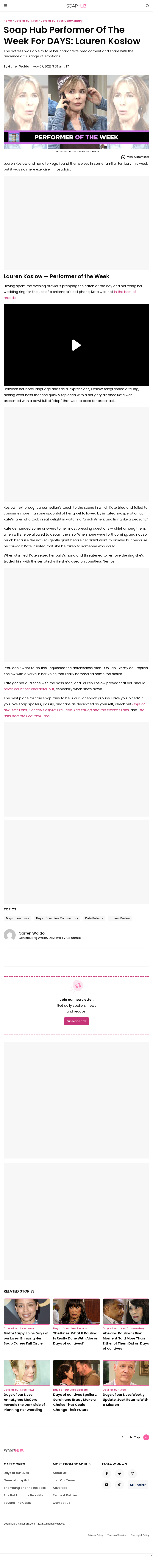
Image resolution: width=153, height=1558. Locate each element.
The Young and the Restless (25, 1488)
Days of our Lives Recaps (70, 1328)
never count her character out (29, 689)
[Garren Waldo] (11, 935)
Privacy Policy (95, 1535)
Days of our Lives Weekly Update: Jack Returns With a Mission (125, 1399)
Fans (101, 710)
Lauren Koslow (120, 918)
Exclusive (50, 710)
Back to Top (131, 1437)
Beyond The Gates (18, 1503)
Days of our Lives (17, 918)
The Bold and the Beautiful (23, 1495)
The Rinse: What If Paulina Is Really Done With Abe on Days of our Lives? (75, 1338)
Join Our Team (64, 1480)
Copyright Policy (140, 1535)
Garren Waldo (18, 66)
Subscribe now (76, 1021)
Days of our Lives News (19, 1328)
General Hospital (16, 1480)
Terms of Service (117, 1535)
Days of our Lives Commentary (57, 918)
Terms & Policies (65, 1495)
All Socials (138, 1484)
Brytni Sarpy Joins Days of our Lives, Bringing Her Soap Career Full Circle (26, 1338)
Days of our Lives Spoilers (70, 1390)
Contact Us (61, 1503)
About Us (60, 1473)
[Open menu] (5, 6)
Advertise (60, 1488)
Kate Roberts (94, 918)
